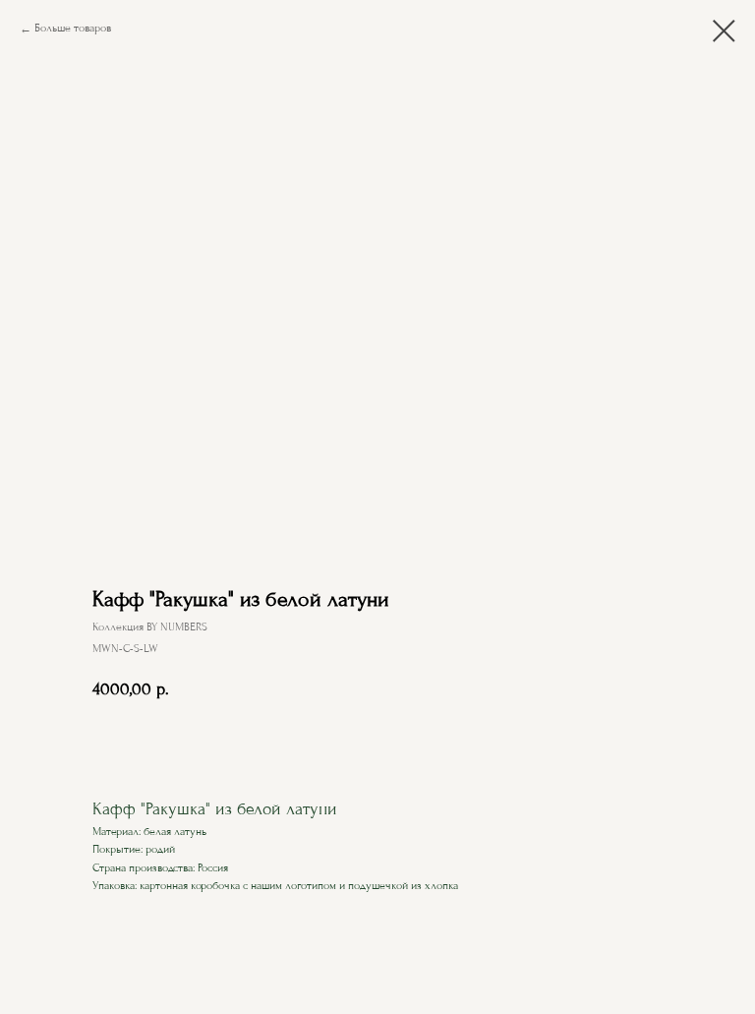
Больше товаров (72, 28)
